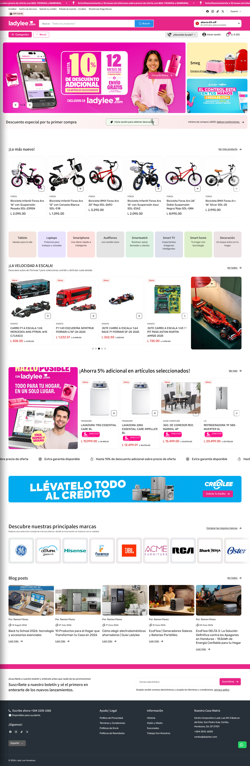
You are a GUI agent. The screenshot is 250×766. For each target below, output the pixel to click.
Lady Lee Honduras (26, 760)
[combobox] (96, 23)
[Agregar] (41, 189)
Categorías (22, 34)
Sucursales (153, 728)
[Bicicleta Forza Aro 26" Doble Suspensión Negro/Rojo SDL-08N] (183, 174)
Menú (43, 34)
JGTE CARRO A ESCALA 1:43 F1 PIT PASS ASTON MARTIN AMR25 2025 (167, 331)
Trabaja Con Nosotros (158, 733)
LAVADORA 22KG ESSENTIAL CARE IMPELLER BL (98, 429)
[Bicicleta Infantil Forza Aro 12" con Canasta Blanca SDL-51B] (66, 174)
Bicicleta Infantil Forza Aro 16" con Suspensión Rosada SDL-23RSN (27, 204)
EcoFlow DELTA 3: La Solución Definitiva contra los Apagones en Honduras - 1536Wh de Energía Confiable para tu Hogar (218, 637)
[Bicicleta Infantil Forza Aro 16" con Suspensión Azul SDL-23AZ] (144, 174)
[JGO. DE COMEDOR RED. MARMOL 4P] (140, 398)
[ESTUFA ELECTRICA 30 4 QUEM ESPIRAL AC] (221, 398)
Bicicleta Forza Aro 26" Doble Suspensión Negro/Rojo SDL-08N (180, 204)
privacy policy (221, 689)
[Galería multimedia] (217, 96)
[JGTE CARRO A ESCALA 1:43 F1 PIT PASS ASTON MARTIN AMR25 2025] (167, 299)
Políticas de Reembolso (112, 733)
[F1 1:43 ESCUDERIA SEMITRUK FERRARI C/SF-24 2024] (76, 299)
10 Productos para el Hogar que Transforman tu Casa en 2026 (77, 633)
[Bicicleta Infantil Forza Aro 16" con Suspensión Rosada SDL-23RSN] (27, 174)
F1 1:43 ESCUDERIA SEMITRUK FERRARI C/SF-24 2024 (75, 329)
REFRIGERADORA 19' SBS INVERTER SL (179, 427)
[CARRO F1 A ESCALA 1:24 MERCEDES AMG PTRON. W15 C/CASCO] (31, 299)
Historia (151, 718)
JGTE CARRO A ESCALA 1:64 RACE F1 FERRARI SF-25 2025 (120, 329)
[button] (232, 34)
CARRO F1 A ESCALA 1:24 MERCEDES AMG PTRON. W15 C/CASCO (28, 331)
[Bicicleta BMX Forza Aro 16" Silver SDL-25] (222, 174)
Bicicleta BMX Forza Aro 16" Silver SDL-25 (221, 202)
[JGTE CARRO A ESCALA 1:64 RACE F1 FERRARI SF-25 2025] (122, 299)
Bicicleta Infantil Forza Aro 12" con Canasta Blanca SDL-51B (66, 204)
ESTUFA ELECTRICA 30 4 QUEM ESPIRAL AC (219, 427)
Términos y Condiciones (112, 723)
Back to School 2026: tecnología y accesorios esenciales (31, 633)
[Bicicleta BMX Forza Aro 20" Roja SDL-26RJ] (105, 174)
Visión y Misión (155, 723)
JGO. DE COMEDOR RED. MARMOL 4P (137, 427)
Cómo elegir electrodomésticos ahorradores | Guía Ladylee (124, 633)
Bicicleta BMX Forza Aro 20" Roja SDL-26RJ (103, 202)
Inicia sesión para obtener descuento (134, 122)
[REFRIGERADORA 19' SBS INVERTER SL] (181, 398)
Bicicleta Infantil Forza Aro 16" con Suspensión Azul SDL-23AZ (144, 204)
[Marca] (55, 551)
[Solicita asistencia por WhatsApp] (242, 744)
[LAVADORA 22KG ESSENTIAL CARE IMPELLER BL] (99, 398)
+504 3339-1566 (41, 710)
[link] (230, 122)
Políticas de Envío (109, 728)
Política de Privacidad (111, 718)
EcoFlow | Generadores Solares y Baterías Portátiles (170, 633)
